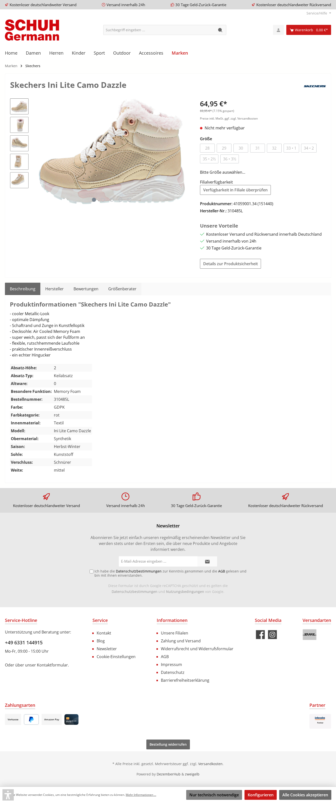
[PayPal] (31, 719)
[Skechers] (315, 85)
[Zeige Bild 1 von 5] (94, 200)
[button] (8, 795)
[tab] (22, 289)
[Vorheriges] (37, 151)
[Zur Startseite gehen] (32, 30)
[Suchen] (220, 30)
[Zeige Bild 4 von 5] (120, 200)
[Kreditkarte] (71, 719)
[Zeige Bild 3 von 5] (112, 200)
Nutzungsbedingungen (185, 591)
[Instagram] (272, 634)
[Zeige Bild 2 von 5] (103, 200)
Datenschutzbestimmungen (134, 591)
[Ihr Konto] (278, 30)
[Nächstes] (186, 151)
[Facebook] (260, 634)
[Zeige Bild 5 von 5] (129, 200)
